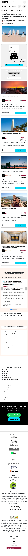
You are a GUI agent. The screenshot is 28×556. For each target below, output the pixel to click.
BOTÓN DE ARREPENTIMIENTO (14, 548)
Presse (15, 511)
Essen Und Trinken (7, 377)
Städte (5, 395)
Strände (5, 393)
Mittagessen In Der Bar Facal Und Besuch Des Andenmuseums (13, 342)
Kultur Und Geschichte (8, 385)
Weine (5, 391)
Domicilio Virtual (14, 481)
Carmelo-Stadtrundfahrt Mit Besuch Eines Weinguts (15, 338)
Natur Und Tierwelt (7, 387)
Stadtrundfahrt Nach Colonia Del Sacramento (13, 336)
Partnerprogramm (15, 506)
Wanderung (6, 347)
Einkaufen (6, 371)
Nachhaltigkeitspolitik (15, 507)
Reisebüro (13, 6)
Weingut (5, 399)
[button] (2, 288)
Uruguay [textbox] (12, 47)
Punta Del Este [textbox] (13, 52)
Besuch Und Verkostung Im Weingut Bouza (13, 353)
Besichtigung (6, 375)
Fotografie (6, 389)
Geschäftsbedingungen (15, 509)
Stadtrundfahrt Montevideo (10, 340)
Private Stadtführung (8, 345)
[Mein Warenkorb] (24, 6)
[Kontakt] (19, 6)
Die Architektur (7, 397)
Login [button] (4, 6)
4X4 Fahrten (6, 373)
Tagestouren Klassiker (8, 363)
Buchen (20, 113)
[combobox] (14, 47)
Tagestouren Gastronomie (9, 361)
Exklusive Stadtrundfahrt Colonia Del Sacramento (14, 349)
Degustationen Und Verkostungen (11, 379)
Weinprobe (6, 369)
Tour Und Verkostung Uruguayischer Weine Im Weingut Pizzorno (13, 333)
